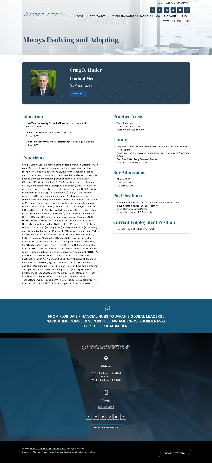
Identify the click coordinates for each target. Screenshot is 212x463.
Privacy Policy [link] (48, 452)
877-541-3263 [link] (179, 3)
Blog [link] (184, 16)
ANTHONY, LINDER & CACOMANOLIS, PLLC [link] (48, 448)
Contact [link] (166, 21)
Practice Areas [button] (98, 16)
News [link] (157, 16)
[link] (43, 14)
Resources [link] (145, 16)
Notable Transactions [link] (124, 16)
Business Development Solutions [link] (70, 452)
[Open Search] (187, 25)
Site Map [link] (36, 452)
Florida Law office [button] (106, 427)
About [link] (80, 16)
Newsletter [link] (170, 16)
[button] (153, 10)
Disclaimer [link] (26, 452)
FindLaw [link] (91, 452)
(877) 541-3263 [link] (81, 86)
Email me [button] (78, 93)
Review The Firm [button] (175, 453)
